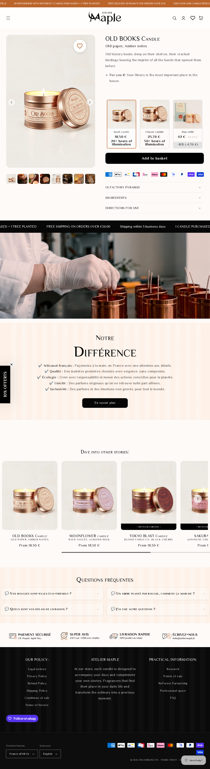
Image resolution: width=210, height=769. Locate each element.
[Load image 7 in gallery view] (79, 179)
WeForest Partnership (173, 683)
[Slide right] (90, 102)
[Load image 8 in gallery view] (90, 179)
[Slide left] (11, 102)
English (47, 753)
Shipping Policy (37, 690)
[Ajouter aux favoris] (79, 46)
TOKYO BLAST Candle (149, 536)
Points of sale (172, 676)
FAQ (173, 697)
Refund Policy (37, 683)
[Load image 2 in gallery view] (22, 179)
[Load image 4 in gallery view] (45, 179)
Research (173, 669)
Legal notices (37, 669)
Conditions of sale (37, 697)
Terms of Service (37, 705)
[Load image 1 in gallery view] (11, 179)
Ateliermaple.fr (148, 760)
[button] (8, 17)
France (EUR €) (19, 753)
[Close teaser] (11, 364)
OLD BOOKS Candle (29, 536)
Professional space (173, 690)
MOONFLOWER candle (89, 536)
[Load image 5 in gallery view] (56, 179)
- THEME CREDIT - (169, 760)
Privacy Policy (37, 676)
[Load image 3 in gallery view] (34, 179)
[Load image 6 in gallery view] (68, 179)
